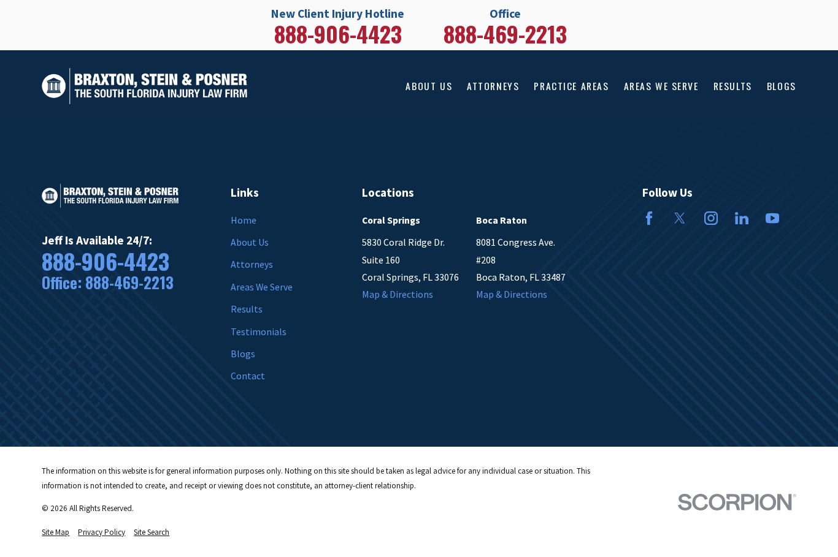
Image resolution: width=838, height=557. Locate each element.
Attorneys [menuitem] (493, 85)
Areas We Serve (262, 287)
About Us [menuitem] (429, 85)
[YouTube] (772, 218)
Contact (248, 375)
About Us (250, 242)
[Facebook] (649, 218)
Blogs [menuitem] (781, 85)
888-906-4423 (338, 34)
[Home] (144, 86)
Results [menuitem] (732, 85)
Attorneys (252, 264)
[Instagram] (711, 218)
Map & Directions (397, 294)
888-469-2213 (505, 34)
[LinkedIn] (741, 218)
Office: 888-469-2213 (108, 282)
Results (247, 309)
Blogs (243, 353)
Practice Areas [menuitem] (571, 85)
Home (243, 220)
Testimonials (258, 331)
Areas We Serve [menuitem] (661, 85)
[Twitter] (679, 218)
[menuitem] (55, 532)
